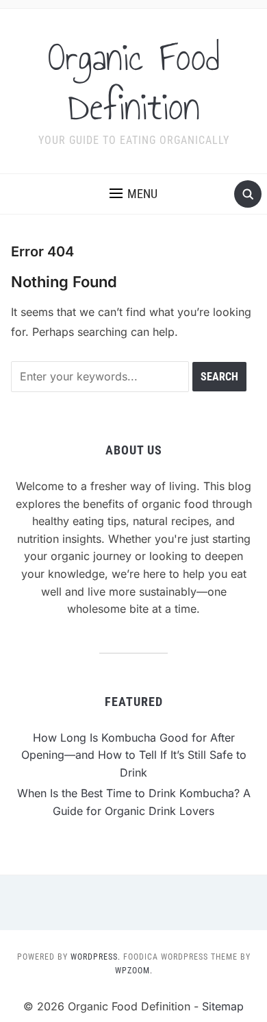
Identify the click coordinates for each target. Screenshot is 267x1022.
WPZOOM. (134, 970)
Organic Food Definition (134, 82)
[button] (133, 194)
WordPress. (95, 957)
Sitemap (223, 1006)
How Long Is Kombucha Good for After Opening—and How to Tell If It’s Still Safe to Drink (133, 755)
